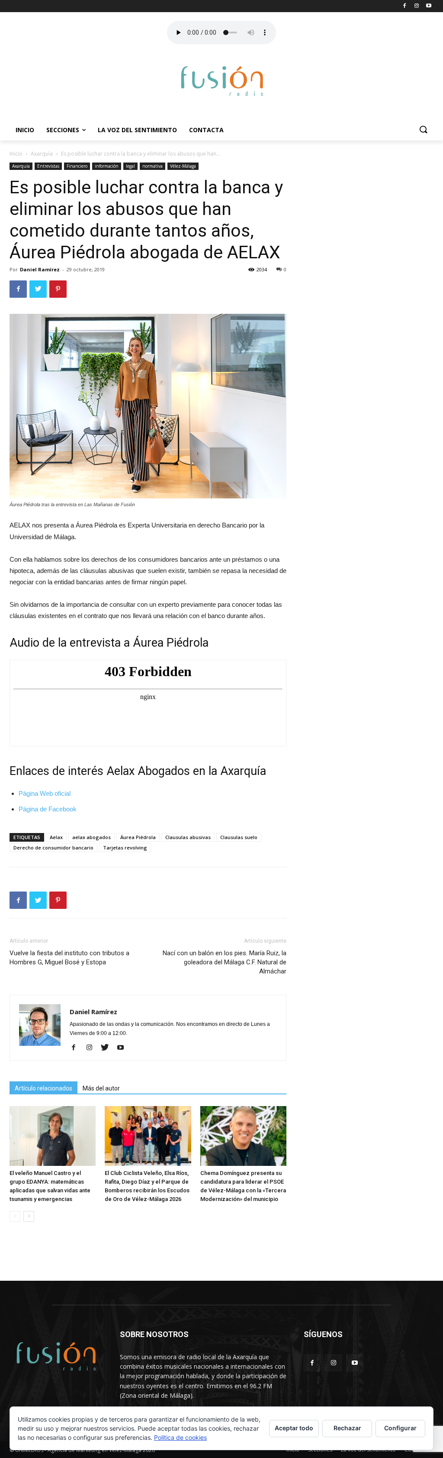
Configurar (400, 1428)
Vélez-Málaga (183, 166)
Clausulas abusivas (188, 837)
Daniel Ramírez (40, 269)
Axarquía (42, 153)
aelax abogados (91, 837)
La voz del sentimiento (137, 130)
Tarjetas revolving (125, 847)
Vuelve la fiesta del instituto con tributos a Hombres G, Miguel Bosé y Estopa (69, 957)
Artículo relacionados (43, 1088)
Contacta (206, 130)
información (107, 166)
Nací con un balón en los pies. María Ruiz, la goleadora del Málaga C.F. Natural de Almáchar (224, 962)
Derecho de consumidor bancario (53, 847)
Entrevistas (48, 166)
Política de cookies (180, 1437)
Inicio (25, 130)
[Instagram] (92, 1048)
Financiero (77, 166)
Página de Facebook (48, 809)
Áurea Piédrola (138, 837)
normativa (152, 166)
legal (130, 166)
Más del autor (101, 1088)
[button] (423, 130)
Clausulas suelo (238, 837)
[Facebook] (77, 1048)
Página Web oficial (45, 793)
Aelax (56, 837)
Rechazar (347, 1428)
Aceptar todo (294, 1428)
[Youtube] (123, 1048)
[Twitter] (108, 1048)
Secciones (62, 130)
